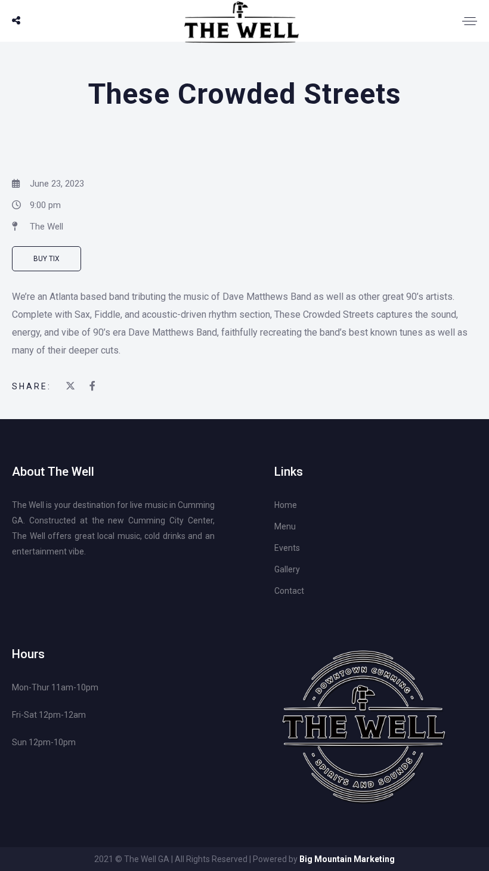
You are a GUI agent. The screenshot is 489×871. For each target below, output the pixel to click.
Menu (285, 526)
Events (287, 548)
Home (285, 505)
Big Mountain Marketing (347, 859)
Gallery (287, 569)
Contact (289, 591)
